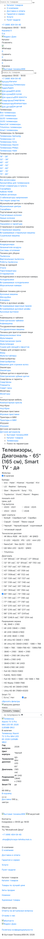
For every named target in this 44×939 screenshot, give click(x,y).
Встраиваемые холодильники (14, 282)
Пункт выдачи (13, 20)
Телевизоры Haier (8, 150)
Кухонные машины (9, 294)
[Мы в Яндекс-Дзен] (9, 36)
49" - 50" (4, 165)
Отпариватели (7, 273)
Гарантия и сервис (16, 14)
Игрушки (4, 426)
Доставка (6, 799)
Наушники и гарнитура (11, 224)
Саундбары (5, 188)
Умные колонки (7, 218)
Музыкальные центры (10, 206)
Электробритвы (7, 361)
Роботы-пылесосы (9, 262)
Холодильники (7, 279)
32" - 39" (4, 159)
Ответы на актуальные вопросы (17, 910)
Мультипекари (7, 344)
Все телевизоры (8, 112)
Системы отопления (10, 250)
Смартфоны (5, 382)
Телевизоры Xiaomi (9, 145)
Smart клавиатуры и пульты (13, 186)
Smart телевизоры (9, 130)
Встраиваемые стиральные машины (17, 232)
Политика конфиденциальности (17, 930)
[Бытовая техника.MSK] (13, 814)
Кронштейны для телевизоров (14, 183)
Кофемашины (6, 323)
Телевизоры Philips (9, 147)
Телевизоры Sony (8, 142)
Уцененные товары (11, 900)
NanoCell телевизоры (10, 124)
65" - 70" (4, 171)
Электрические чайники (12, 320)
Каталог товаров (15, 5)
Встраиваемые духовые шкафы (15, 309)
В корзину (7, 793)
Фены (2, 353)
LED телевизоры (8, 115)
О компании (12, 8)
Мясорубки (5, 297)
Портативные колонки (11, 215)
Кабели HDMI (6, 191)
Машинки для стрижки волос (14, 364)
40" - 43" (4, 162)
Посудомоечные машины (12, 329)
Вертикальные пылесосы (12, 259)
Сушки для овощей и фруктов (14, 347)
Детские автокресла (10, 432)
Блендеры (5, 300)
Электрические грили (10, 341)
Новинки (6, 895)
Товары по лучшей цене (13, 885)
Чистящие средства (10, 200)
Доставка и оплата (16, 11)
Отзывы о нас (8, 915)
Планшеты (5, 385)
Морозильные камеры (11, 285)
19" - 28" (4, 156)
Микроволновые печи (10, 335)
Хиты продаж (8, 890)
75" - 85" (4, 174)
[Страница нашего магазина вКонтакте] (8, 920)
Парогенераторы (8, 271)
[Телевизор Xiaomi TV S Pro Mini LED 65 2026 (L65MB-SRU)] (11, 723)
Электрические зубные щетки (14, 376)
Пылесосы (5, 256)
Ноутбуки (4, 408)
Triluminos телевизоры (11, 127)
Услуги (10, 17)
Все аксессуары (8, 180)
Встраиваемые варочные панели (16, 306)
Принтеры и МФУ (8, 420)
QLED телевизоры (8, 118)
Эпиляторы (5, 370)
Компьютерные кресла (11, 402)
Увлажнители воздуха (10, 247)
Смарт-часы (6, 388)
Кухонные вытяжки (9, 312)
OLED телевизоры (8, 121)
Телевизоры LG (7, 139)
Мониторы (5, 394)
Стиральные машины (10, 229)
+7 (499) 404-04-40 (11, 24)
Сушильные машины (10, 235)
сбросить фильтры (11, 701)
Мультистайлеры (8, 355)
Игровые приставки (9, 414)
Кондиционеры (7, 244)
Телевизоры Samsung (10, 136)
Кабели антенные (8, 194)
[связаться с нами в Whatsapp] (3, 45)
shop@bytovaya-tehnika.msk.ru (17, 839)
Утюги (3, 268)
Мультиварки (6, 338)
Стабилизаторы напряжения (14, 197)
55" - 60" (4, 168)
